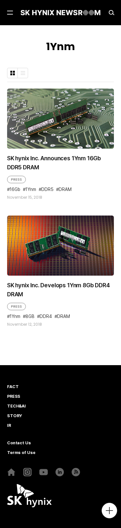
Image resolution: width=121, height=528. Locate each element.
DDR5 (47, 189)
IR (9, 425)
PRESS (16, 179)
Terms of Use (21, 452)
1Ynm (30, 189)
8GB (30, 316)
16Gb (15, 189)
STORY (14, 416)
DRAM (65, 189)
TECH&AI (16, 406)
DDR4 (46, 316)
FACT (12, 387)
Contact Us (19, 443)
